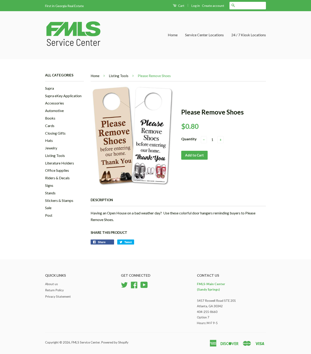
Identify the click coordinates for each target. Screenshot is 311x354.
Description (102, 200)
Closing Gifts (55, 133)
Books (50, 118)
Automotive (54, 110)
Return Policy (54, 290)
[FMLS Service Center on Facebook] (134, 284)
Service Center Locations (204, 35)
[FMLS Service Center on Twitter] (124, 284)
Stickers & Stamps (59, 200)
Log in (195, 6)
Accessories (54, 103)
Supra (49, 88)
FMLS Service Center (85, 342)
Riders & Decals (57, 178)
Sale (48, 208)
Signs (49, 185)
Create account (213, 6)
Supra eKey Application (63, 96)
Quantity (189, 139)
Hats (49, 140)
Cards (49, 125)
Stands (50, 193)
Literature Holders (59, 163)
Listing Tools (55, 155)
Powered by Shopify (114, 342)
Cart (180, 6)
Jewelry (51, 148)
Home (173, 35)
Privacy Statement (58, 296)
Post (48, 215)
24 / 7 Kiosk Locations (248, 35)
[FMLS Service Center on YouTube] (144, 284)
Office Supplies (57, 170)
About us (51, 284)
